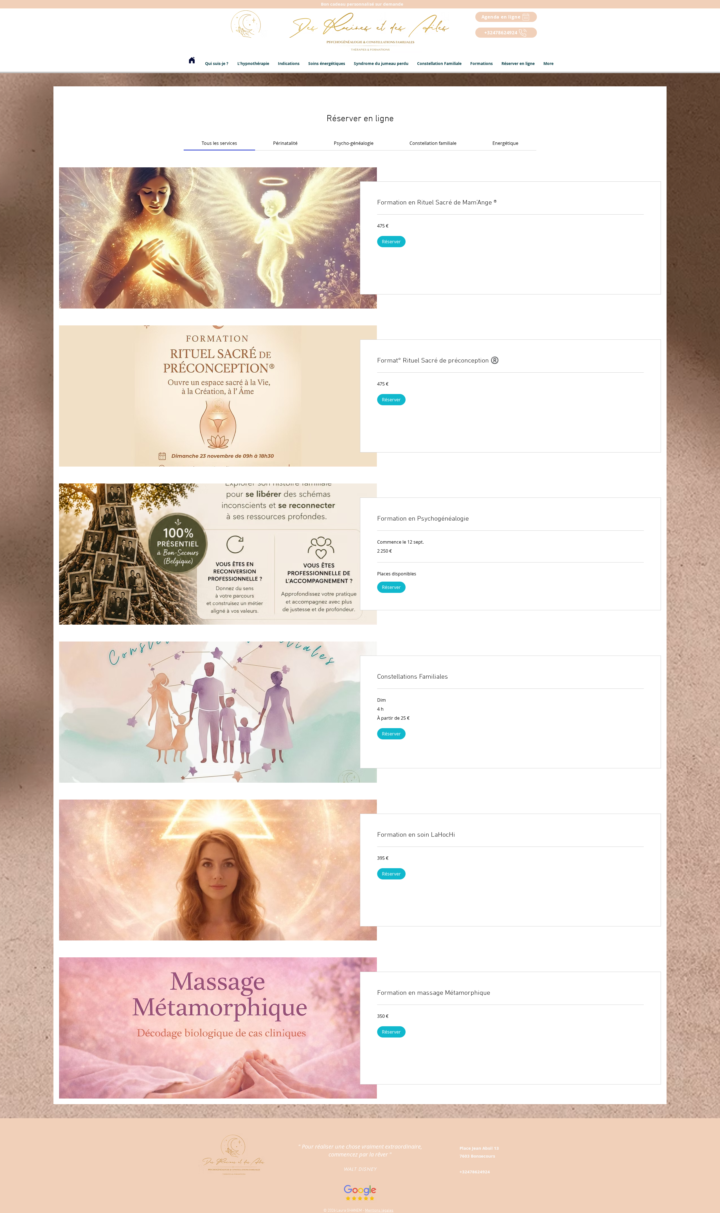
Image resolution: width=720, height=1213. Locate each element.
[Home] (191, 60)
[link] (219, 143)
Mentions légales (379, 1210)
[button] (288, 64)
